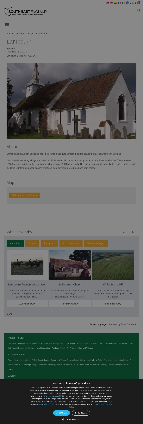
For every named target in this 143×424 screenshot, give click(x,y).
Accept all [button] (61, 413)
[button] (71, 419)
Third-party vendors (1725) (54, 396)
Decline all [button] (81, 413)
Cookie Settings (99, 404)
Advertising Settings (46, 404)
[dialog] (71, 401)
